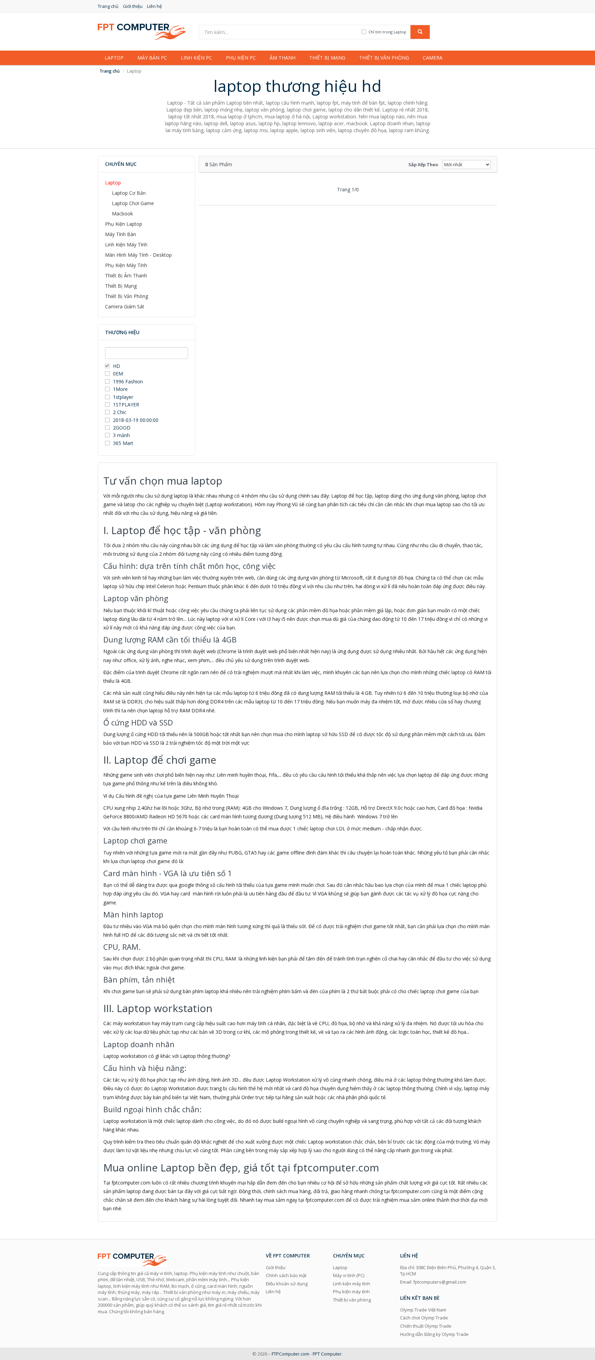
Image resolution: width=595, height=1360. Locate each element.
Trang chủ (108, 6)
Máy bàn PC (152, 57)
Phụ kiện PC (241, 57)
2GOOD (122, 427)
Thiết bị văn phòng (384, 57)
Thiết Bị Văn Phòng (126, 296)
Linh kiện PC (196, 57)
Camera (432, 57)
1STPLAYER (126, 404)
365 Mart (123, 443)
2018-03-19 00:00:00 (135, 420)
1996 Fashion (128, 381)
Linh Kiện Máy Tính (126, 244)
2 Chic (119, 412)
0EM (118, 373)
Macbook (122, 213)
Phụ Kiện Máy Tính (126, 265)
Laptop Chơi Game (133, 203)
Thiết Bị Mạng (121, 286)
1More (120, 389)
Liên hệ (154, 6)
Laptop (114, 57)
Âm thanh (282, 57)
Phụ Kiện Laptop (123, 224)
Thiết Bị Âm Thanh (126, 275)
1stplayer (123, 397)
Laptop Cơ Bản (129, 193)
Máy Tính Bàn (120, 234)
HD (116, 366)
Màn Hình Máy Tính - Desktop (138, 255)
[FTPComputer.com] (142, 31)
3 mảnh (121, 435)
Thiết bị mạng (327, 57)
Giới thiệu (133, 6)
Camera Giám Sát (124, 306)
